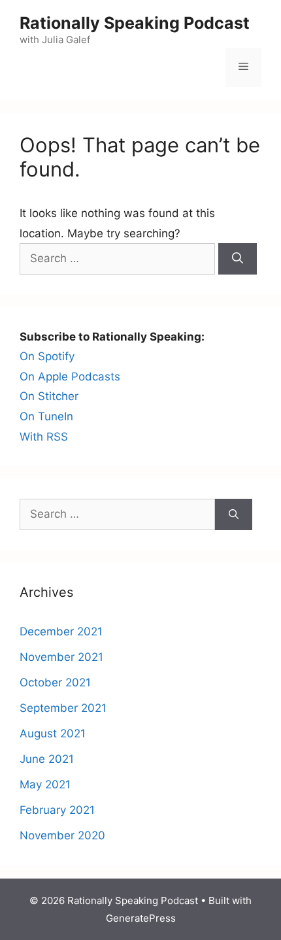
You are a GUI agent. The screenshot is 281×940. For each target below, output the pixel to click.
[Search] (237, 259)
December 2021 (61, 631)
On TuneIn (46, 416)
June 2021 (47, 758)
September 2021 (63, 707)
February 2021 (57, 809)
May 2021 (45, 784)
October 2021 (55, 682)
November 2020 (62, 835)
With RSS (44, 436)
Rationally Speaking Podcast (135, 23)
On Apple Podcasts (70, 376)
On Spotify (47, 356)
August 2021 (53, 733)
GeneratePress (141, 918)
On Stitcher (49, 396)
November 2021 (61, 656)
